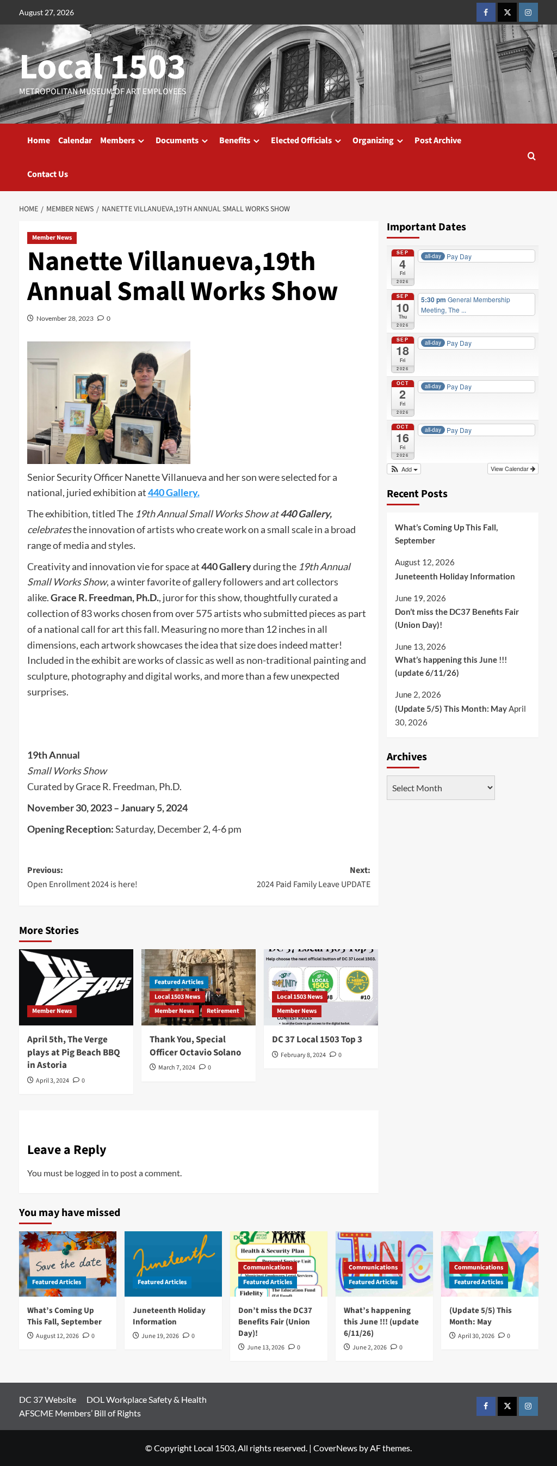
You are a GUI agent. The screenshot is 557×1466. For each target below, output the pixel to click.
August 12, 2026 (57, 1336)
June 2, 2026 (369, 1347)
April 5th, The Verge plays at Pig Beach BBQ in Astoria (73, 1052)
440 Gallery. (174, 492)
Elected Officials (301, 140)
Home (38, 140)
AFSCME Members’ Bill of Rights (80, 1413)
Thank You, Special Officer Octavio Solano (195, 1046)
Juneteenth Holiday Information (455, 576)
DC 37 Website (47, 1399)
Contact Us (47, 174)
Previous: (82, 877)
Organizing (373, 140)
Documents (177, 140)
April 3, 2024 (52, 1080)
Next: (313, 877)
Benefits (234, 140)
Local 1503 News (177, 996)
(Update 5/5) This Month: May (451, 708)
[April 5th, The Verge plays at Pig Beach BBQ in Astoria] (76, 987)
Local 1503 (102, 67)
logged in (92, 1173)
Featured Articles (178, 982)
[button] (532, 157)
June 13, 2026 (265, 1347)
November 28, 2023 (65, 318)
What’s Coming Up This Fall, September (446, 533)
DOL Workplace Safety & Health (146, 1399)
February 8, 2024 (303, 1055)
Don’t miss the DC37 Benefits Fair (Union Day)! (457, 618)
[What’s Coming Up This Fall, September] (67, 1263)
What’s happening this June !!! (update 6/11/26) (451, 666)
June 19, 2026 (160, 1336)
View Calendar (510, 468)
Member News (52, 237)
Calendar (75, 140)
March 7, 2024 (176, 1067)
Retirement (223, 1011)
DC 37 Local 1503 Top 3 (317, 1039)
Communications (267, 1267)
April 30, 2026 (476, 1336)
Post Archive (437, 140)
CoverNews (335, 1448)
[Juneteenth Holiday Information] (173, 1263)
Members (117, 140)
